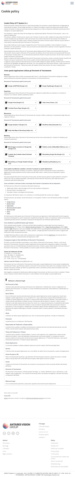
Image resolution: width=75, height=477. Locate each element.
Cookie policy (55, 454)
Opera (8, 213)
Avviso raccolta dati (57, 461)
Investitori (42, 437)
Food (4, 451)
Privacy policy (55, 451)
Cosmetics (6, 448)
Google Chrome (11, 202)
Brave (8, 211)
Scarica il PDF (7, 395)
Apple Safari (10, 205)
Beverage (5, 446)
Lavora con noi (43, 432)
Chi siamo (42, 429)
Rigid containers (7, 454)
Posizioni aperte (44, 435)
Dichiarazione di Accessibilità (59, 467)
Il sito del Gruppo (44, 426)
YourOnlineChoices (9, 227)
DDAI (11, 229)
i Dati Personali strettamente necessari (34, 398)
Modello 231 (54, 446)
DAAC (66, 227)
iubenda (6, 398)
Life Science (6, 443)
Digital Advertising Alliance (53, 227)
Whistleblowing (55, 464)
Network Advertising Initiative (33, 227)
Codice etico (54, 443)
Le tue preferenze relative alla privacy (60, 457)
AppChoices (52, 235)
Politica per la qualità (57, 448)
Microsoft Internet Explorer (14, 207)
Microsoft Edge (11, 209)
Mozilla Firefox (11, 204)
